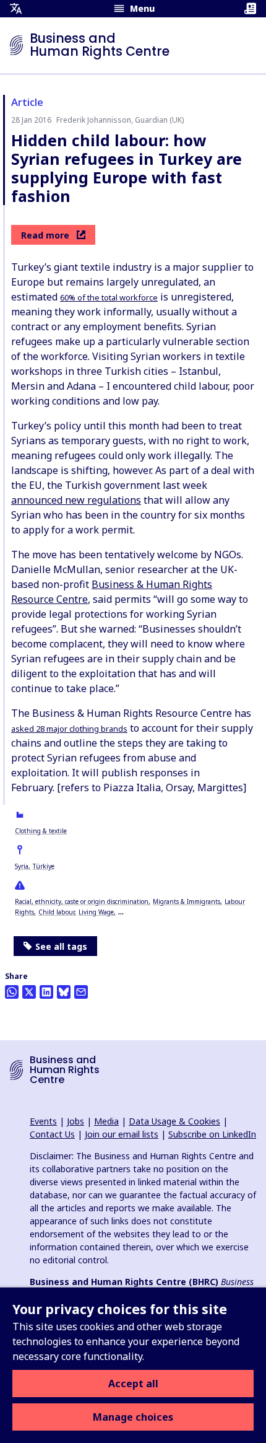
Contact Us (52, 1134)
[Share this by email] (81, 992)
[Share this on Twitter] (29, 992)
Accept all (133, 1383)
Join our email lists (121, 1134)
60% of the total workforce (109, 297)
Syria (21, 866)
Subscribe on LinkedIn (212, 1134)
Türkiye (43, 866)
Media (106, 1121)
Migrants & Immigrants (186, 901)
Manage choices (133, 1417)
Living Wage (96, 912)
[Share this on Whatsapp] (12, 992)
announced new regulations (76, 500)
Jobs (75, 1121)
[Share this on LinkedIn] (46, 992)
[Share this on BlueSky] (64, 992)
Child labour (56, 912)
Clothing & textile (41, 831)
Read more (45, 235)
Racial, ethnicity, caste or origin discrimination (81, 901)
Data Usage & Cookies (174, 1121)
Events (43, 1121)
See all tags (61, 946)
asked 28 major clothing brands (69, 728)
